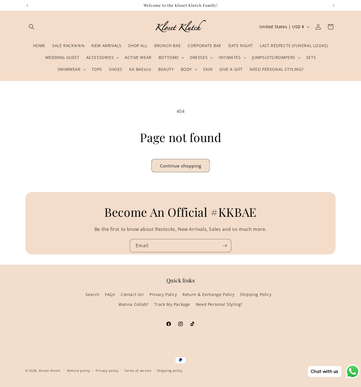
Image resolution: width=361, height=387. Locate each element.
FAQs (110, 294)
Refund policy (78, 370)
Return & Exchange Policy (208, 294)
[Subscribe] (225, 245)
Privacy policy (107, 370)
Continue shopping (180, 166)
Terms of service (137, 370)
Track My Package (172, 304)
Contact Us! (132, 294)
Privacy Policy (163, 294)
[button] (31, 27)
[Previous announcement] (27, 5)
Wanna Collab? (133, 304)
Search (92, 294)
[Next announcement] (333, 5)
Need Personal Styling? (219, 304)
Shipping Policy (255, 294)
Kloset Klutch (50, 370)
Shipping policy (169, 370)
